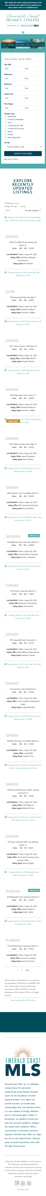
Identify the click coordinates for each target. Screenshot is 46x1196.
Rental (10, 131)
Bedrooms (8, 84)
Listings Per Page (11, 206)
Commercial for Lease (16, 128)
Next (27, 970)
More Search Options (11, 159)
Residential (12, 116)
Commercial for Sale (15, 125)
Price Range (8, 104)
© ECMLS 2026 (23, 1189)
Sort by (23, 206)
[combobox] (23, 59)
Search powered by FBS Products (23, 1000)
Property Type (9, 114)
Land (9, 122)
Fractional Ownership (15, 119)
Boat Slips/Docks (14, 137)
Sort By (7, 142)
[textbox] (23, 59)
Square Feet (8, 94)
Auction (10, 134)
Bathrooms (8, 74)
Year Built (7, 64)
